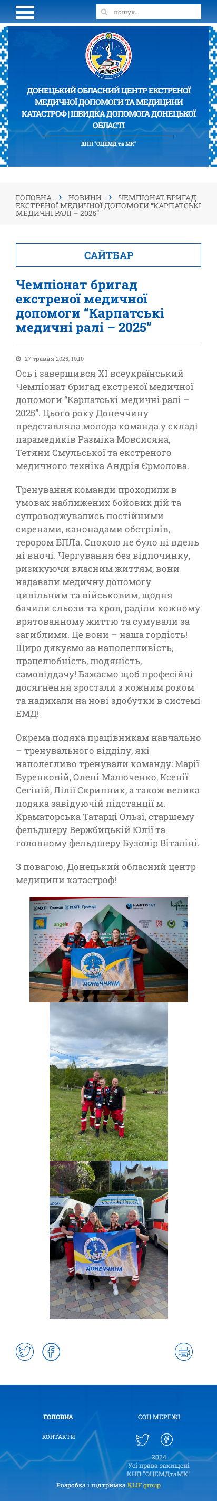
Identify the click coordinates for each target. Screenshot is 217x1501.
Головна (58, 1416)
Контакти (58, 1436)
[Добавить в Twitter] (25, 1352)
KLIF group (144, 1484)
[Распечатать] (184, 1352)
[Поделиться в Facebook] (51, 1352)
